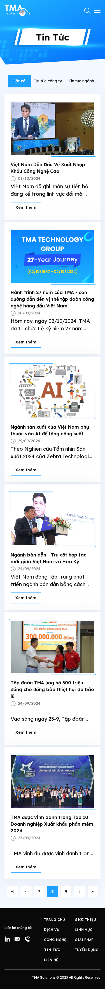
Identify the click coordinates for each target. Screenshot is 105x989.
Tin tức (52, 950)
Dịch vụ (51, 930)
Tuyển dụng (87, 950)
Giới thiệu (85, 920)
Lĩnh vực (83, 930)
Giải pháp (84, 940)
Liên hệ (51, 960)
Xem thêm (25, 207)
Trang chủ (54, 920)
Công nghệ (55, 940)
